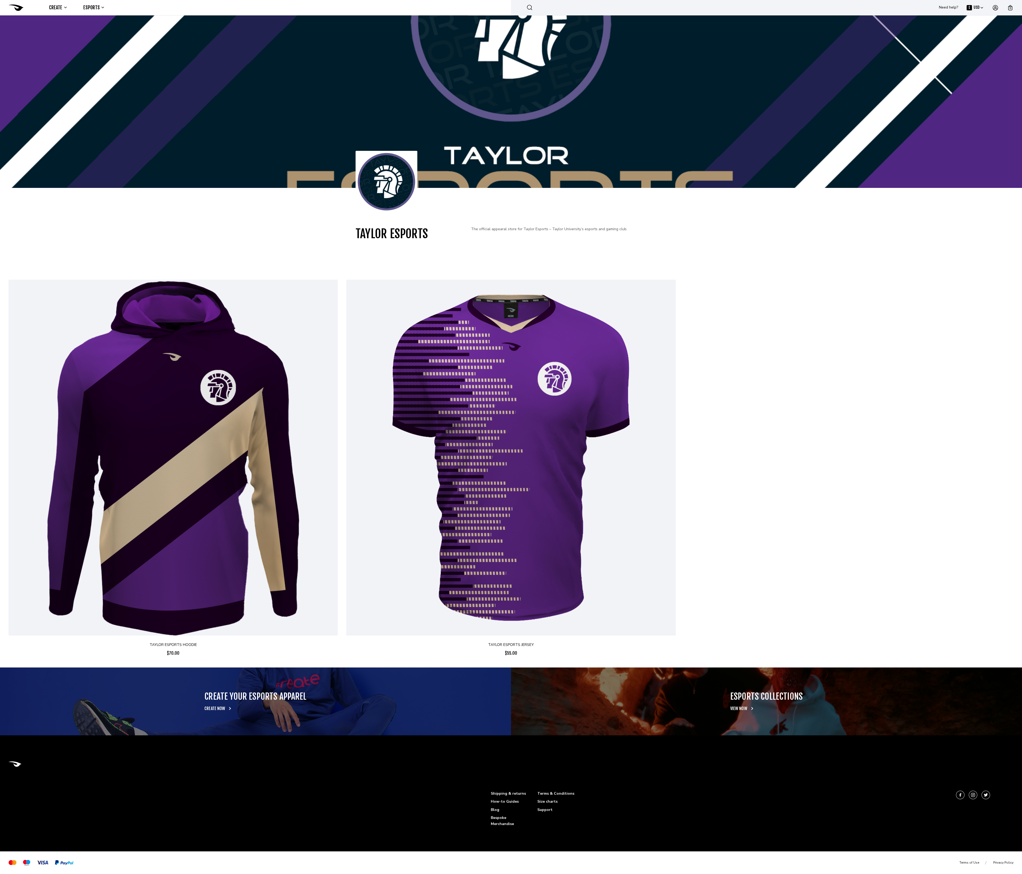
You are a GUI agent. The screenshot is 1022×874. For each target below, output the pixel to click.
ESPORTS (91, 7)
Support (545, 809)
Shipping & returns (508, 793)
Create (56, 7)
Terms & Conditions (555, 793)
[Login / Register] (995, 8)
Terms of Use (969, 862)
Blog (495, 809)
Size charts (547, 801)
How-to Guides (505, 801)
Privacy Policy (1003, 862)
